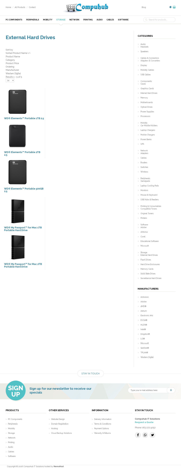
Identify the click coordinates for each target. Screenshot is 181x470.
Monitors (144, 190)
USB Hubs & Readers (150, 200)
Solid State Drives (148, 274)
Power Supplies (147, 112)
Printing (88, 20)
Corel (143, 237)
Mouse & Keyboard (149, 195)
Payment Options (101, 428)
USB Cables (146, 75)
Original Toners (147, 213)
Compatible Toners (149, 209)
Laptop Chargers (148, 130)
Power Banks (146, 139)
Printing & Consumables (151, 206)
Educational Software (149, 241)
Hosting (54, 428)
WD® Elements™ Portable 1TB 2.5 (24, 118)
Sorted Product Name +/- (18, 53)
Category (10, 60)
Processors (145, 116)
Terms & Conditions (102, 424)
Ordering (10, 66)
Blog (144, 7)
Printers (144, 218)
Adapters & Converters (150, 61)
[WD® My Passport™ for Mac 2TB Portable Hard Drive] (17, 247)
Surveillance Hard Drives (151, 278)
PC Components (14, 20)
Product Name (13, 56)
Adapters (144, 153)
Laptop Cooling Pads (150, 186)
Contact (32, 7)
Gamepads (145, 181)
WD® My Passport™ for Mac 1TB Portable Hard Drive (23, 229)
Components (146, 81)
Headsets (145, 47)
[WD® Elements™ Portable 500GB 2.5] (17, 172)
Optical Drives (147, 107)
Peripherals (32, 20)
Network (74, 20)
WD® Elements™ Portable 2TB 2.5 (22, 153)
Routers (144, 162)
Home (8, 7)
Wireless (144, 172)
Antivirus (144, 232)
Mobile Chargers (148, 135)
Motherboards (147, 102)
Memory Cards (147, 269)
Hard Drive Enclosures (150, 264)
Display (144, 65)
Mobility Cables (147, 70)
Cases (143, 84)
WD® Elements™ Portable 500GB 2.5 (23, 190)
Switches (144, 167)
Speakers (144, 51)
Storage (60, 20)
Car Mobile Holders (149, 125)
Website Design (58, 419)
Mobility (47, 20)
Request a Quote (144, 422)
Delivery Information (102, 419)
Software (123, 20)
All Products (20, 7)
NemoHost (59, 466)
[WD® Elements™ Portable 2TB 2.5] (17, 135)
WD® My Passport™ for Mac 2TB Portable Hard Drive (23, 265)
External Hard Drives (149, 255)
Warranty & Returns (102, 433)
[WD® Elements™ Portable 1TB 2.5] (17, 101)
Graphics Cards (147, 88)
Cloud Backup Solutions (61, 433)
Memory (144, 98)
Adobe (143, 227)
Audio (100, 20)
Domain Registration (59, 424)
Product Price (12, 63)
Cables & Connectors (150, 58)
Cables (110, 20)
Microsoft (145, 246)
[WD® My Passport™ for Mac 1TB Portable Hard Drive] (17, 211)
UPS (142, 144)
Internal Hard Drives (149, 93)
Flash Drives (146, 260)
